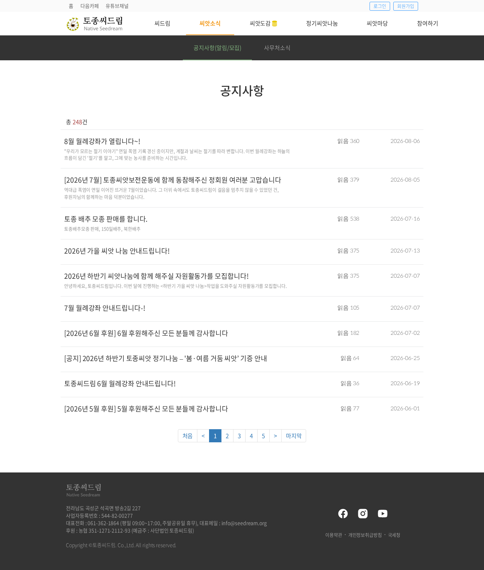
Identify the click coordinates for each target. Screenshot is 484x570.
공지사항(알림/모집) (217, 47)
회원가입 (405, 5)
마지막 (294, 435)
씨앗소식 (210, 23)
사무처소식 (277, 47)
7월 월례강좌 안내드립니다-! (104, 308)
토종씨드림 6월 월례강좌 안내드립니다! (120, 383)
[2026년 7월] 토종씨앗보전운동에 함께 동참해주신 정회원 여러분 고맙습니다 (172, 180)
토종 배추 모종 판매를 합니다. (105, 219)
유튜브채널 (117, 5)
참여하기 (427, 23)
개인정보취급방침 (365, 534)
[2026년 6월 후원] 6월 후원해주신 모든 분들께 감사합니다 (146, 333)
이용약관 (333, 534)
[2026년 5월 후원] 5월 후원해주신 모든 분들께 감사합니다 (146, 409)
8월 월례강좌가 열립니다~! (102, 141)
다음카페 (89, 5)
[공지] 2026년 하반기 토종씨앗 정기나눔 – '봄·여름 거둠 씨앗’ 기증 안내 (165, 358)
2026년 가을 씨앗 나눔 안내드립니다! (117, 251)
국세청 (394, 534)
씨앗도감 (261, 23)
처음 (187, 435)
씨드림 (162, 23)
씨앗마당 (377, 23)
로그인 (379, 5)
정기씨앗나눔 (322, 23)
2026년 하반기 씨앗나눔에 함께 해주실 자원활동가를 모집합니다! (156, 276)
